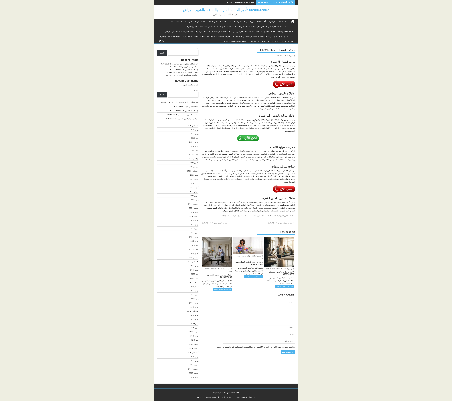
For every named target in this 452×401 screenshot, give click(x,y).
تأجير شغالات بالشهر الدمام (232, 22)
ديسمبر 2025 (193, 154)
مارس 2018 (193, 332)
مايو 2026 (194, 138)
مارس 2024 (193, 237)
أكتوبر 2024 (194, 212)
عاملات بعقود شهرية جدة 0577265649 (183, 66)
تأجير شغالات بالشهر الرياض (256, 22)
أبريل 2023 (194, 278)
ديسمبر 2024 (193, 204)
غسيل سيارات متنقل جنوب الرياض (280, 36)
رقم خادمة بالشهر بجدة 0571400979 (241, 2)
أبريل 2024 (194, 233)
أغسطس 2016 (192, 352)
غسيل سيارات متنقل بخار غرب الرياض (179, 31)
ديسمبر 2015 (193, 369)
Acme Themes (249, 397)
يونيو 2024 (194, 224)
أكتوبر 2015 (194, 377)
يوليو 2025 (194, 175)
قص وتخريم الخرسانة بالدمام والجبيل (250, 26)
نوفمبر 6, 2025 (288, 269)
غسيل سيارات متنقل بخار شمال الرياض (212, 31)
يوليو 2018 (194, 315)
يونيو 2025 (194, 179)
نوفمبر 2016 (193, 344)
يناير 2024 (194, 245)
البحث (196, 48)
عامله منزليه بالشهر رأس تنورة (242, 216)
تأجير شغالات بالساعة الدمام (182, 22)
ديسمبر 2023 (193, 249)
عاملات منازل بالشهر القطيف (261, 216)
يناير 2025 (194, 199)
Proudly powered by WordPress (210, 397)
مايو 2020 (194, 294)
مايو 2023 (194, 274)
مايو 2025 (194, 183)
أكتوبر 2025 (194, 162)
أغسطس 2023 (192, 261)
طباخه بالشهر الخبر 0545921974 (214, 223)
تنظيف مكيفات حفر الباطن (278, 26)
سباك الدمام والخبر (226, 26)
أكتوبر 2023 (194, 253)
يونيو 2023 (194, 270)
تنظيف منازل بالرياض (258, 41)
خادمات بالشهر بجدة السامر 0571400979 (182, 72)
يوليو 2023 (194, 266)
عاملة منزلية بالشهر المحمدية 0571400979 (182, 75)
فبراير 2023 (194, 286)
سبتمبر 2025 (193, 166)
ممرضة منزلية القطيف (225, 216)
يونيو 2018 (194, 319)
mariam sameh (275, 269)
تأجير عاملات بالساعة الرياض (207, 22)
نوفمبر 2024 (193, 208)
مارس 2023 (193, 282)
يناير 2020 (194, 299)
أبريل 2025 (194, 187)
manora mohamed (242, 256)
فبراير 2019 (194, 307)
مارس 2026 (193, 142)
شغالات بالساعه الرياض (279, 22)
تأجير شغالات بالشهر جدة (221, 36)
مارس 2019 (193, 303)
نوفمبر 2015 (193, 373)
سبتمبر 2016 (193, 348)
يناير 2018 (194, 340)
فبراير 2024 (194, 241)
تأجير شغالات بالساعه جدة (199, 36)
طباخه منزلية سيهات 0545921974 (280, 223)
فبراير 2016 (194, 365)
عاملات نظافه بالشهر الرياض (235, 41)
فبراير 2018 (194, 336)
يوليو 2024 (194, 220)
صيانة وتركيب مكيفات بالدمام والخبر (201, 26)
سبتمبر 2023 (193, 257)
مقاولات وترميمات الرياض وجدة (281, 41)
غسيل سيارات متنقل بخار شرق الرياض (244, 31)
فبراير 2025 (194, 195)
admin (278, 56)
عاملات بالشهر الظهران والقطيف (283, 216)
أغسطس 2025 (192, 171)
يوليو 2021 (194, 290)
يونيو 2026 (194, 133)
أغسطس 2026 (192, 125)
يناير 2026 (194, 150)
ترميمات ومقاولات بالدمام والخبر (173, 36)
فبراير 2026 (194, 146)
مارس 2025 (193, 191)
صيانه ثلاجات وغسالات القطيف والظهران (278, 31)
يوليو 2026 (194, 129)
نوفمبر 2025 (193, 158)
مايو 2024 (194, 228)
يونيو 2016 (194, 360)
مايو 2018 (194, 323)
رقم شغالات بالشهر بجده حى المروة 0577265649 (179, 64)
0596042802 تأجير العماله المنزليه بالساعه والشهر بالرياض (226, 10)
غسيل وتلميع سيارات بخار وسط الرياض (249, 36)
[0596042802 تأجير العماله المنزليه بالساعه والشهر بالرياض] (292, 21)
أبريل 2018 (194, 327)
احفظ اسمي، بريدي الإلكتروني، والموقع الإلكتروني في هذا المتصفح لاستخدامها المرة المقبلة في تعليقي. (254, 347)
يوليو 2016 (194, 356)
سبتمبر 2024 (193, 216)
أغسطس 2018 (192, 311)
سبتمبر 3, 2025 (257, 256)
